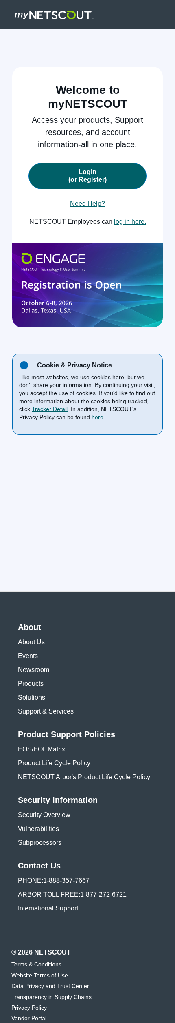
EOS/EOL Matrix (41, 749)
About (29, 627)
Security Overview (44, 814)
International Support (48, 908)
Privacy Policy (29, 1007)
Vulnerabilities (38, 828)
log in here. (130, 221)
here (97, 417)
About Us (31, 642)
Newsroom (33, 669)
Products (31, 683)
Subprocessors (39, 842)
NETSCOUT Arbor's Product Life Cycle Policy (84, 776)
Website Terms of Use (39, 975)
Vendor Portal (28, 1018)
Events (28, 655)
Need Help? (87, 203)
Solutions (31, 697)
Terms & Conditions (36, 964)
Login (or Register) (87, 175)
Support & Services (46, 711)
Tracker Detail (50, 409)
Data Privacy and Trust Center (50, 986)
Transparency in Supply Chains (51, 997)
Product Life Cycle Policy (54, 763)
